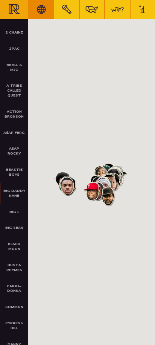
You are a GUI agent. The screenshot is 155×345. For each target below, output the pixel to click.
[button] (92, 191)
